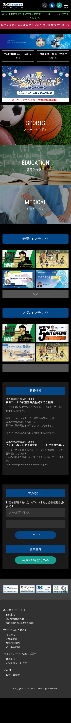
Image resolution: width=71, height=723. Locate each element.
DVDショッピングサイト (18, 663)
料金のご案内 (13, 643)
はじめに (10, 634)
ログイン (52, 5)
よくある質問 (13, 647)
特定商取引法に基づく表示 (20, 623)
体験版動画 (11, 638)
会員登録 (59, 5)
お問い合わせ (13, 674)
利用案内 (10, 614)
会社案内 (10, 658)
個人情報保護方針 (15, 618)
